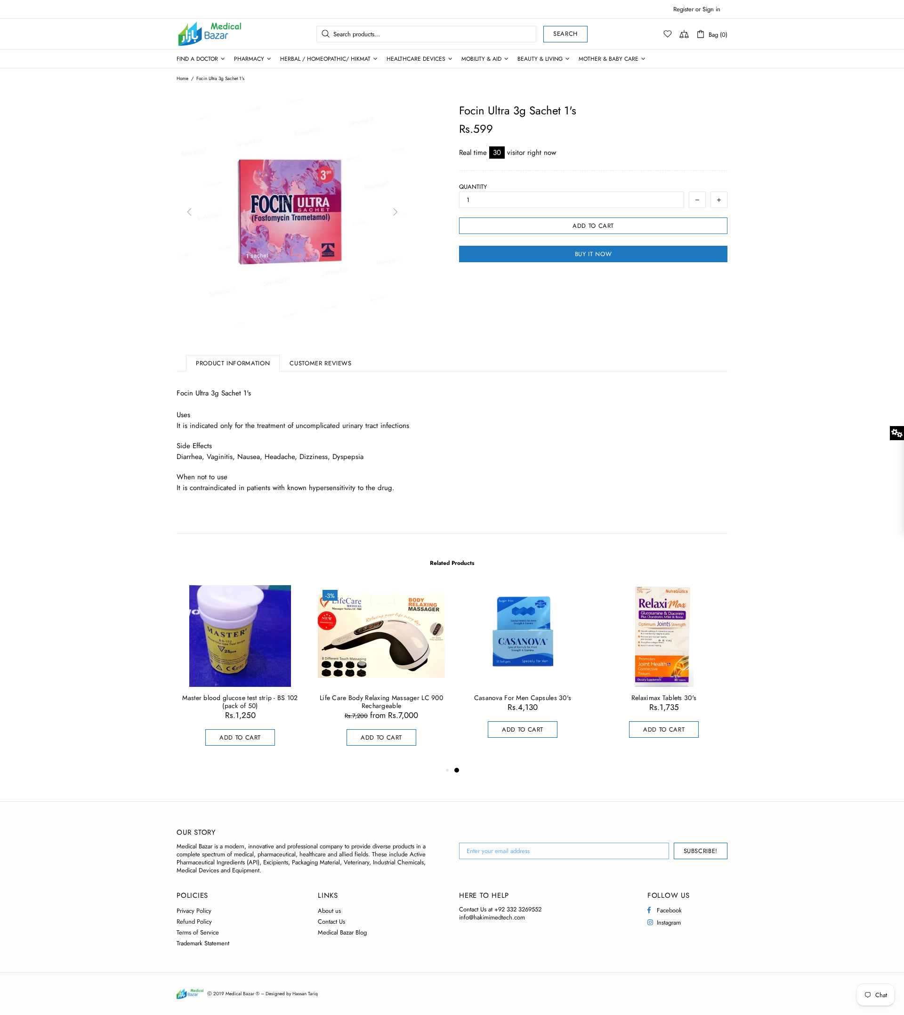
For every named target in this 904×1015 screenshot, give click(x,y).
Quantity (473, 187)
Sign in (711, 9)
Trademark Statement (203, 943)
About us (329, 910)
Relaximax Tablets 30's (663, 698)
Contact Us (331, 921)
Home (182, 78)
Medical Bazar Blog (342, 932)
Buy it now (593, 254)
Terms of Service (198, 932)
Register (683, 9)
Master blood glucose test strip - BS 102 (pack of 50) (240, 702)
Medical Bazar (197, 34)
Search (565, 33)
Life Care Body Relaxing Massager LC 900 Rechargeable (381, 702)
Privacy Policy (194, 910)
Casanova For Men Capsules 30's (522, 698)
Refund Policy (194, 921)
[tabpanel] (522, 671)
